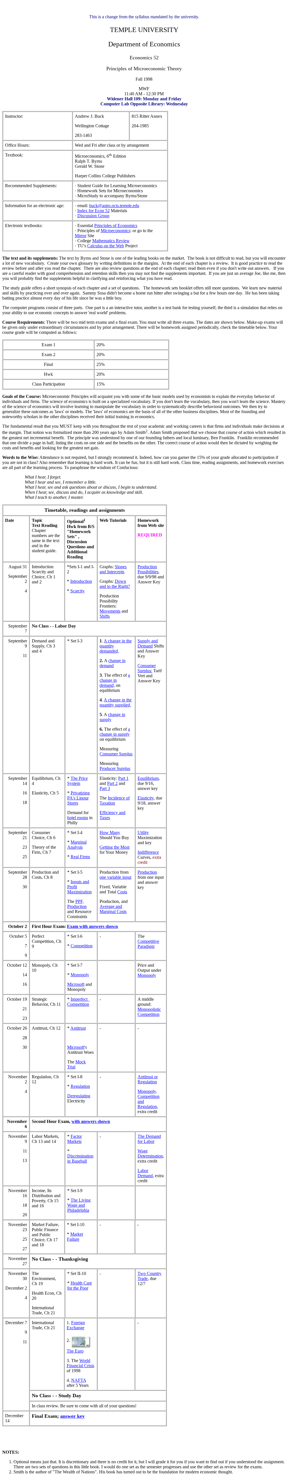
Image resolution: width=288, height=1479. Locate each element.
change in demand (112, 663)
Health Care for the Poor (79, 1285)
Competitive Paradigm (148, 944)
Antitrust (78, 1028)
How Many (110, 832)
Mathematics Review (111, 240)
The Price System (77, 781)
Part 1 (123, 778)
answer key (72, 1416)
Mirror (80, 235)
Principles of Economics (115, 225)
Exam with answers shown (92, 926)
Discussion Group (93, 215)
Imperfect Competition (78, 1002)
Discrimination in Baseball (80, 1158)
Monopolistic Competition (149, 1012)
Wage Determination (150, 1153)
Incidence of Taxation (115, 800)
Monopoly (80, 974)
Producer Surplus (115, 768)
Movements (110, 611)
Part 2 (112, 783)
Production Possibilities (148, 569)
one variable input (115, 877)
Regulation (80, 1086)
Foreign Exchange (76, 1325)
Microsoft (75, 984)
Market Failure (75, 1237)
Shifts (105, 616)
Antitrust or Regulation (148, 1079)
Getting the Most (114, 847)
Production (147, 872)
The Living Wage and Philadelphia (79, 1205)
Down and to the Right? (115, 584)
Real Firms (80, 856)
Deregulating (78, 1095)
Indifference (148, 852)
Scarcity (77, 590)
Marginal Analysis (77, 845)
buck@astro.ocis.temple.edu (114, 205)
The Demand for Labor (149, 1139)
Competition (82, 945)
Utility (143, 832)
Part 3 (105, 788)
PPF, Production (77, 904)
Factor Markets (74, 1139)
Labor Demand (145, 1173)
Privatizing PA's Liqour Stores (78, 798)
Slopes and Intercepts (113, 569)
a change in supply (115, 732)
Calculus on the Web (105, 245)
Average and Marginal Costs (113, 909)
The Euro (75, 1351)
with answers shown (90, 1121)
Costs (122, 891)
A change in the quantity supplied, (116, 702)
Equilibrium (148, 778)
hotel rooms (77, 817)
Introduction (81, 581)
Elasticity (146, 798)
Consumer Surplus (116, 753)
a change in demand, (115, 680)
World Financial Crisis (80, 1363)
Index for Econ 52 (93, 210)
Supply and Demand (148, 643)
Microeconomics (115, 230)
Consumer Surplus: (147, 668)
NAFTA (78, 1380)
